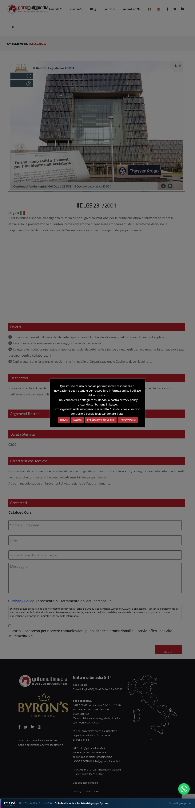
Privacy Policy (128, 419)
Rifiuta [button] (64, 419)
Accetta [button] (77, 419)
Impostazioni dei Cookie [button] (100, 419)
